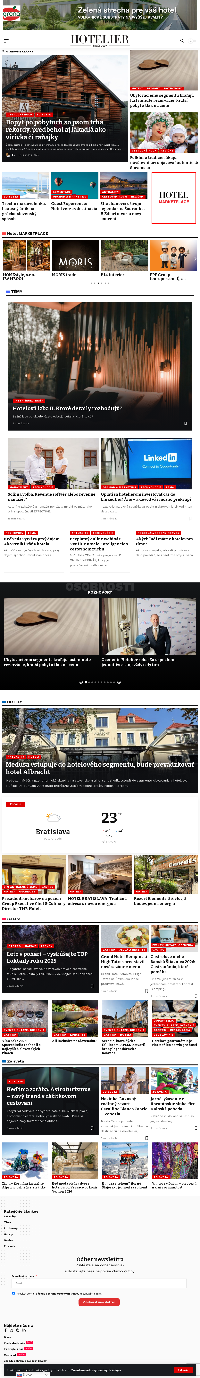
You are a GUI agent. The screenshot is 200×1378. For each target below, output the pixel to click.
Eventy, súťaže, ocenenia (172, 945)
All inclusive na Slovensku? (74, 1041)
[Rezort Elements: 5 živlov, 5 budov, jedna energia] (166, 874)
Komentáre (62, 192)
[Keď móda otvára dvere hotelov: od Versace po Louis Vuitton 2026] (75, 1160)
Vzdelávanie (163, 1034)
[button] (183, 1370)
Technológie (42, 487)
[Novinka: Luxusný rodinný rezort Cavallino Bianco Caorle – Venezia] (125, 1080)
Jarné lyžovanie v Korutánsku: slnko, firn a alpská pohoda (173, 1103)
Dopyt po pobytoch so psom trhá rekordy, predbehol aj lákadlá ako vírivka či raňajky (56, 130)
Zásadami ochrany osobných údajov (96, 1370)
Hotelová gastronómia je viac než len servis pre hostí (174, 1043)
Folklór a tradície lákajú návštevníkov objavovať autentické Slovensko (164, 162)
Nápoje (31, 946)
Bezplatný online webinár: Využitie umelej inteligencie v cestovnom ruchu (99, 544)
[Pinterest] (17, 1330)
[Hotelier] (100, 41)
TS (13, 154)
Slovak (27, 1374)
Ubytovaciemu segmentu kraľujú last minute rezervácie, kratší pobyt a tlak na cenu (162, 100)
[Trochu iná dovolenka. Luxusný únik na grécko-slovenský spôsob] (25, 185)
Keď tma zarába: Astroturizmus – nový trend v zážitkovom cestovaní (49, 1096)
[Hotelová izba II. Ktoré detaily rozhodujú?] (100, 366)
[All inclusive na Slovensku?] (75, 1018)
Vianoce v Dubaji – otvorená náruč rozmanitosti (174, 1185)
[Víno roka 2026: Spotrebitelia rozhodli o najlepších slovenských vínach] (25, 1018)
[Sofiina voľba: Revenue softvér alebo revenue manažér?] (53, 463)
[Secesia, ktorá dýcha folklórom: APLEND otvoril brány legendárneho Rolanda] (125, 1018)
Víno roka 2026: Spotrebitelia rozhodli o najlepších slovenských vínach (21, 1047)
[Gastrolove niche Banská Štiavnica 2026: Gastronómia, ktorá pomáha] (174, 938)
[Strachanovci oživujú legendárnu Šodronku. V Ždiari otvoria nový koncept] (124, 185)
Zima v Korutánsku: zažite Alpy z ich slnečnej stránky (24, 1185)
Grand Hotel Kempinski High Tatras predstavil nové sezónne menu (124, 961)
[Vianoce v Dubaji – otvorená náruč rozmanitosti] (175, 1160)
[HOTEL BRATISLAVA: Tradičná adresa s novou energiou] (100, 874)
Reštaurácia (180, 1030)
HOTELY (14, 702)
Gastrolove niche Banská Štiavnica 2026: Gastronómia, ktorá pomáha (173, 964)
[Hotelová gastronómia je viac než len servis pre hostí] (175, 1018)
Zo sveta (44, 114)
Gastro (47, 886)
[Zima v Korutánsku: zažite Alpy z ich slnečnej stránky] (25, 1160)
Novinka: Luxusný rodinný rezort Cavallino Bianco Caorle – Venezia (124, 1106)
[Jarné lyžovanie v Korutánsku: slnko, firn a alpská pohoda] (174, 1080)
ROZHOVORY (100, 592)
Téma (170, 487)
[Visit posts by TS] (8, 155)
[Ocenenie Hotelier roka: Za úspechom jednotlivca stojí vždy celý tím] (149, 626)
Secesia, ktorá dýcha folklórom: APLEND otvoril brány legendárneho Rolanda (123, 1047)
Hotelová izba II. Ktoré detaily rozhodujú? (67, 408)
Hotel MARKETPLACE (27, 233)
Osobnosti (28, 891)
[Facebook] (5, 1330)
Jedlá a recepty (132, 949)
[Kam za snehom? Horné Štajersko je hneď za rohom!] (125, 1160)
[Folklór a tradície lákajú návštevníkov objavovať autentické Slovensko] (164, 132)
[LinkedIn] (24, 1330)
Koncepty (78, 1034)
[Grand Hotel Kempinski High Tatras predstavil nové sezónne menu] (125, 938)
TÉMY (16, 291)
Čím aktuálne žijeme (20, 886)
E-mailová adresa (23, 1276)
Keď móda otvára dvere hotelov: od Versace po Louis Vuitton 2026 (75, 1188)
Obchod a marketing (70, 196)
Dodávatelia (164, 1020)
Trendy (46, 946)
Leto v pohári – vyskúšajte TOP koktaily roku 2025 (47, 957)
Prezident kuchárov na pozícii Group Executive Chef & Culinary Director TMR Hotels (33, 903)
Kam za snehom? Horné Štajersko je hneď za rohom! (124, 1185)
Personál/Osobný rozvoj (158, 533)
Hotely (137, 88)
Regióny (153, 88)
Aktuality (110, 192)
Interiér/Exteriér (28, 400)
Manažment (19, 487)
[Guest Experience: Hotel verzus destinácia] (74, 185)
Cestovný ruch (20, 114)
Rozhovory (173, 88)
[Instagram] (11, 1330)
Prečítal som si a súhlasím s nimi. (59, 1293)
